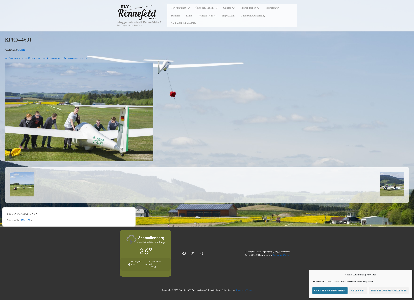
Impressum (228, 15)
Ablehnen (358, 290)
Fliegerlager (272, 8)
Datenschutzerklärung (253, 15)
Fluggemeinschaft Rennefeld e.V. (140, 22)
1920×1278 (25, 220)
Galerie (227, 8)
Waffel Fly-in (205, 15)
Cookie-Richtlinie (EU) (183, 23)
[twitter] (193, 253)
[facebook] (184, 253)
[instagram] (201, 253)
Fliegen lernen (248, 8)
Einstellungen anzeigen (388, 290)
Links (189, 15)
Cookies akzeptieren (330, 290)
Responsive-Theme (281, 255)
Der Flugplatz (178, 8)
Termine (175, 15)
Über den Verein (204, 8)
